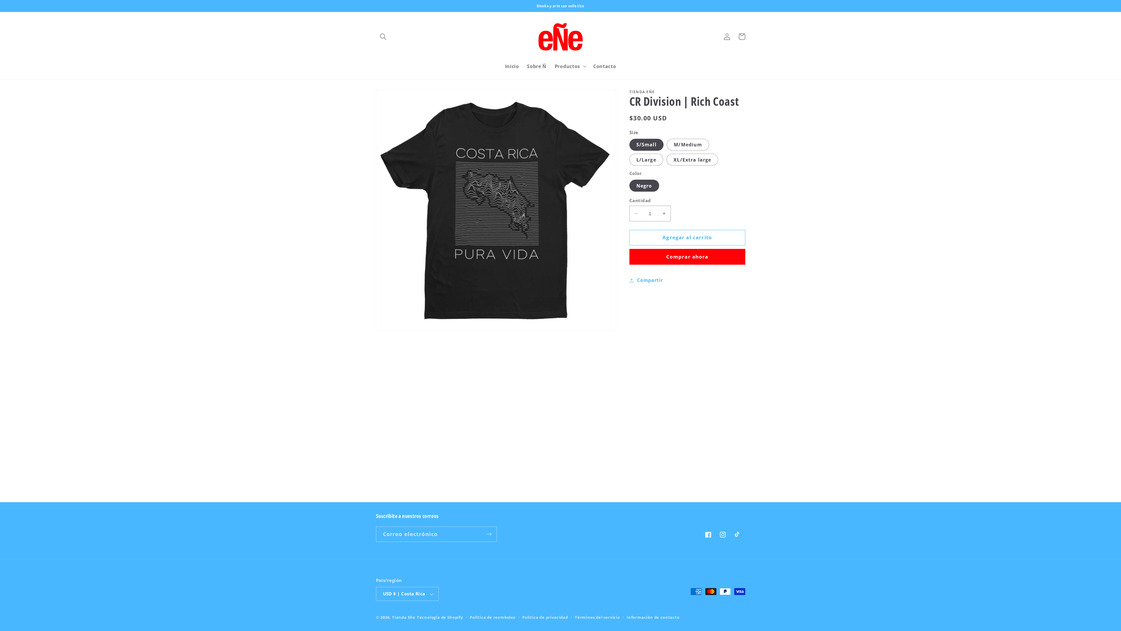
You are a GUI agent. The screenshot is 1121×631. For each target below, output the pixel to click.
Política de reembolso (493, 617)
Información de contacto (653, 617)
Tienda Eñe (403, 617)
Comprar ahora (687, 256)
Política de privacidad (545, 617)
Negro (644, 186)
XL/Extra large (692, 160)
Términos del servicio (597, 617)
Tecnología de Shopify (440, 617)
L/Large (646, 160)
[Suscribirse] (489, 534)
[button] (383, 36)
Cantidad (640, 200)
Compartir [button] (650, 280)
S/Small (646, 144)
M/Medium (688, 144)
